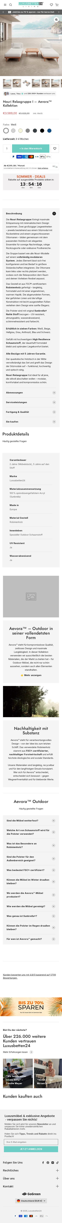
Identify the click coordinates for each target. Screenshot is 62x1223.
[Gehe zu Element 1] (7, 83)
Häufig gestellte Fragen (14, 441)
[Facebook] (43, 1162)
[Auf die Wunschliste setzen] (55, 148)
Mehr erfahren (43, 168)
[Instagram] (52, 1162)
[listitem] (31, 1117)
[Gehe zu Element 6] (55, 83)
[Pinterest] (47, 1162)
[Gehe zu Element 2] (17, 83)
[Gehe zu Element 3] (26, 83)
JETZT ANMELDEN (31, 1149)
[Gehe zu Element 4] (36, 83)
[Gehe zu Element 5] (46, 83)
